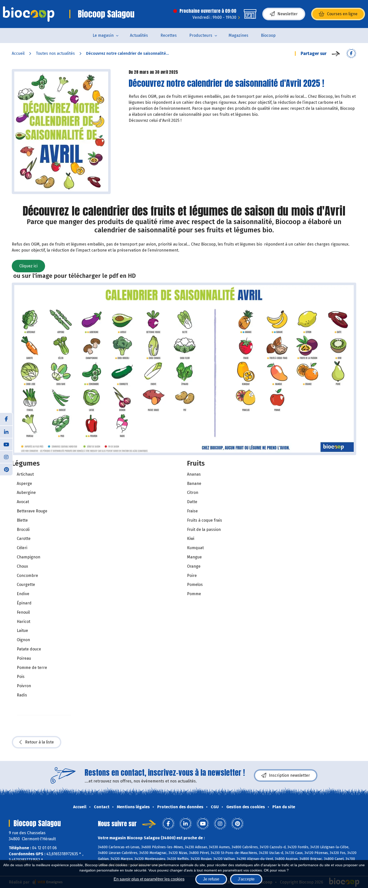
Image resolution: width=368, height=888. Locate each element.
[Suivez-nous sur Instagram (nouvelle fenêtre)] (6, 456)
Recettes (168, 35)
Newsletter (287, 14)
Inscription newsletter (289, 775)
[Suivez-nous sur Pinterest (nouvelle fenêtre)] (6, 469)
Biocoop (268, 35)
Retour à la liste (39, 742)
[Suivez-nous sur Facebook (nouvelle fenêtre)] (6, 419)
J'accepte (246, 879)
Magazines (238, 35)
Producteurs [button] (200, 35)
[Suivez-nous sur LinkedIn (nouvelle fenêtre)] (6, 431)
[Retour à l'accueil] (28, 14)
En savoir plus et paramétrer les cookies (149, 879)
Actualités (139, 35)
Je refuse (211, 879)
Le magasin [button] (103, 35)
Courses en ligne (342, 14)
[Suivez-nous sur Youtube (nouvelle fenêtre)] (6, 444)
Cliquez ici (28, 266)
